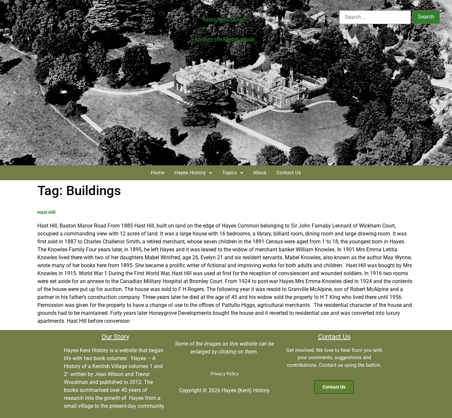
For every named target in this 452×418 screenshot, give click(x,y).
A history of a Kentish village (224, 39)
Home (157, 173)
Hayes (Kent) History (224, 19)
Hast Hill (46, 212)
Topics (229, 173)
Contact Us (288, 173)
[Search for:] (375, 17)
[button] (193, 172)
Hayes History (190, 173)
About (259, 173)
